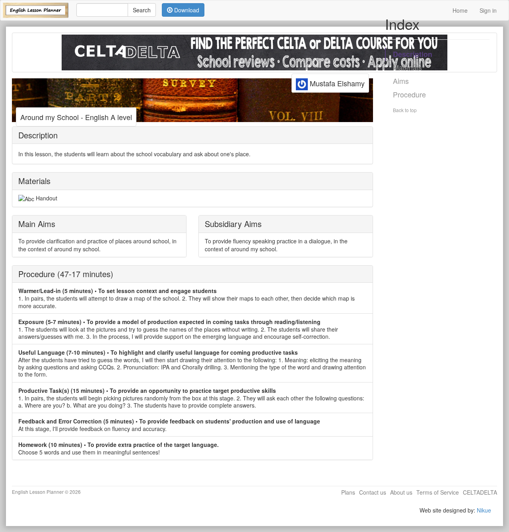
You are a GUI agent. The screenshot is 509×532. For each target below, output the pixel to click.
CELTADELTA (480, 492)
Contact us (372, 492)
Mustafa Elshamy (336, 83)
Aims (401, 81)
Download (186, 10)
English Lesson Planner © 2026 (46, 491)
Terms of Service (437, 492)
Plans (348, 492)
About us (401, 492)
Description (412, 54)
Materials (407, 67)
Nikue (484, 510)
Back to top (405, 110)
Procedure (409, 94)
